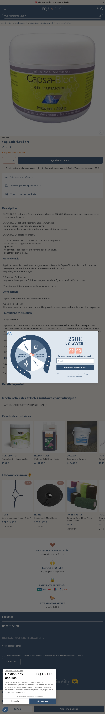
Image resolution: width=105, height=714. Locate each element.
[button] (5, 710)
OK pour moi (42, 701)
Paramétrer (16, 701)
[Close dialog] (9, 334)
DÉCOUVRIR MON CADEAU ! (75, 367)
